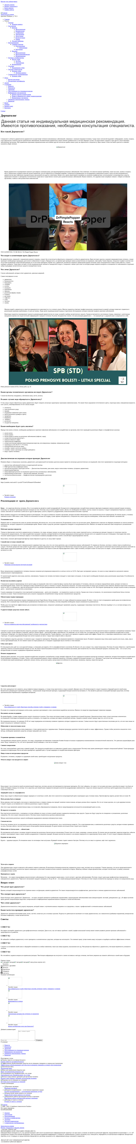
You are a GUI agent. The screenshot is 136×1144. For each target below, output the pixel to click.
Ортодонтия (12, 26)
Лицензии (11, 89)
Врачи (6, 103)
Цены (6, 78)
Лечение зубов (16, 71)
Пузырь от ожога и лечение (13, 1101)
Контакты (7, 108)
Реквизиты (11, 88)
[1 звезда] (4, 962)
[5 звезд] (31, 962)
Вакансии (11, 101)
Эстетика (11, 66)
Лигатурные (19, 36)
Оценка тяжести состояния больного (12, 1061)
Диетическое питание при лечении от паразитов (23, 1014)
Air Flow (18, 61)
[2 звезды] (10, 962)
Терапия (10, 22)
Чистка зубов (16, 59)
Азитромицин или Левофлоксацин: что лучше (15, 1075)
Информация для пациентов (17, 93)
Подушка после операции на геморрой (13, 1081)
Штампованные (21, 56)
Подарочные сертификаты (16, 81)
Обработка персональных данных (19, 99)
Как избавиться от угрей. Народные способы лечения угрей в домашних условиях (30, 707)
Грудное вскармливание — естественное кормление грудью (23, 1091)
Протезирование (13, 43)
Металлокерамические (23, 54)
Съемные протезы (17, 44)
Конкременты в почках (15, 1001)
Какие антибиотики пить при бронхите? (21, 1026)
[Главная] (4, 13)
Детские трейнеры (17, 41)
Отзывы (7, 104)
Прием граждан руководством (21, 94)
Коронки (14, 51)
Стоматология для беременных (18, 74)
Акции (6, 83)
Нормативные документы (20, 98)
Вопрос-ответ (8, 106)
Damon (18, 39)
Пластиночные (20, 46)
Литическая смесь (6, 1068)
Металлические (20, 29)
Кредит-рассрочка (14, 79)
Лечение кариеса (17, 24)
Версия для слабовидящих (9, 1)
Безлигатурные (20, 38)
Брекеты (14, 27)
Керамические (20, 31)
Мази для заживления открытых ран (12, 1071)
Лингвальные (20, 34)
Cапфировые (20, 32)
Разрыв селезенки (10, 497)
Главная (6, 19)
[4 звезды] (24, 962)
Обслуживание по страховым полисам (20, 91)
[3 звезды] (17, 962)
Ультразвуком (20, 63)
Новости (11, 86)
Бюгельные (19, 49)
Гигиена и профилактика (16, 58)
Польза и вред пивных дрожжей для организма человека (19, 1078)
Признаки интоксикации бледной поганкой (18, 564)
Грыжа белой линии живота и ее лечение (17, 1095)
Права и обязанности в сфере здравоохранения (26, 96)
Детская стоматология (15, 69)
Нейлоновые (23, 48)
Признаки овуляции (10, 1088)
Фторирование (16, 64)
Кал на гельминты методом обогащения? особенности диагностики (25, 624)
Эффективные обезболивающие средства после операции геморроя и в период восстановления (31, 1065)
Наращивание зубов (18, 68)
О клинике (7, 84)
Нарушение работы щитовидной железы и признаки (21, 1098)
